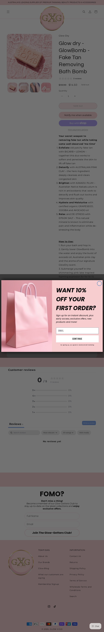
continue (77, 338)
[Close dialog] (99, 283)
